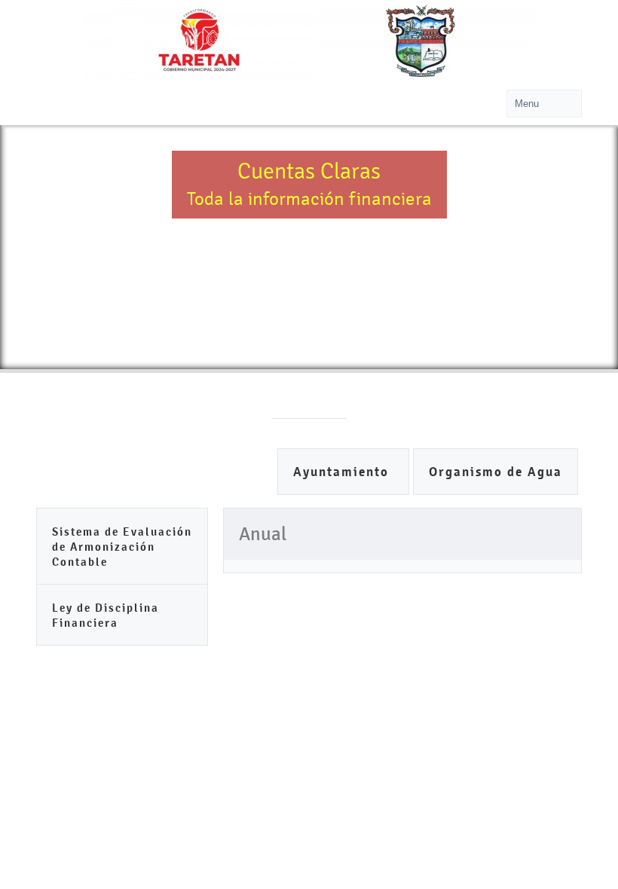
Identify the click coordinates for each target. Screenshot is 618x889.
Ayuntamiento (343, 472)
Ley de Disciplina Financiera (105, 615)
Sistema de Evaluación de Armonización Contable (122, 546)
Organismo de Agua (495, 472)
